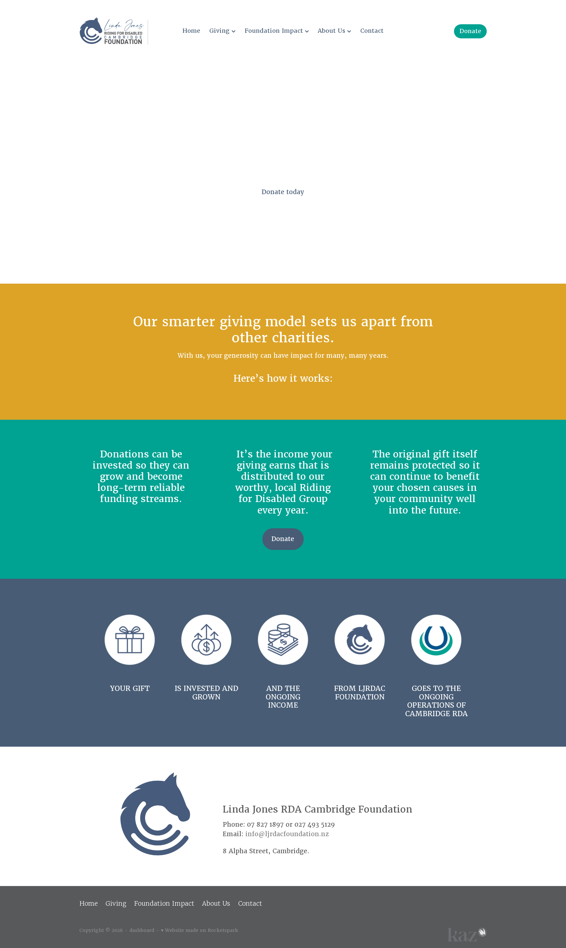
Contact (372, 30)
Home (191, 30)
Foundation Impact (275, 30)
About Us (332, 30)
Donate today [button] (283, 192)
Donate (470, 31)
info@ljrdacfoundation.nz (287, 834)
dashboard (141, 930)
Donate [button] (283, 539)
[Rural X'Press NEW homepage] (120, 31)
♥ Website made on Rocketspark (199, 930)
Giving (220, 30)
